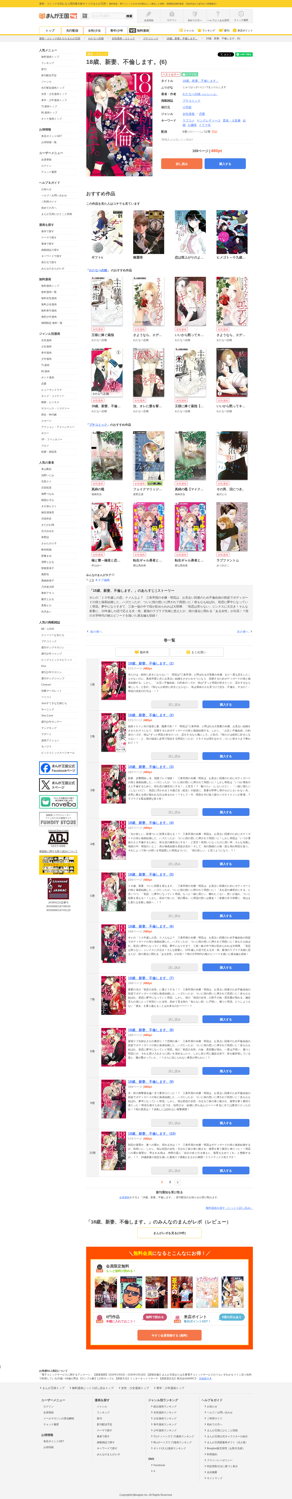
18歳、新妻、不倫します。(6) (151, 926)
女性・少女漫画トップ (54, 93)
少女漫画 (46, 346)
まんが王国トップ (53, 1388)
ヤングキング (49, 728)
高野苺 (45, 574)
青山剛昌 (46, 469)
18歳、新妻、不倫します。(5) (151, 874)
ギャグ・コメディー (52, 396)
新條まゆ (46, 555)
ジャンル (189, 30)
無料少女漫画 (49, 304)
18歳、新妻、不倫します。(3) (151, 767)
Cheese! (46, 684)
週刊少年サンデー (51, 721)
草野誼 (45, 537)
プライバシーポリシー (220, 1460)
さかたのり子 (49, 543)
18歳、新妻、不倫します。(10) (151, 1133)
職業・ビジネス (50, 402)
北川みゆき (47, 531)
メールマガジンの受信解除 (58, 1418)
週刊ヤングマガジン (52, 647)
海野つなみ (47, 493)
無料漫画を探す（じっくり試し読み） (229, 1208)
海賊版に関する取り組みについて (58, 851)
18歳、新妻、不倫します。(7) (151, 978)
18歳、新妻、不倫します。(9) (151, 1082)
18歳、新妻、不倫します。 (201, 80)
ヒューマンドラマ (51, 389)
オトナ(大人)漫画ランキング (169, 1448)
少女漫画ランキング (165, 1418)
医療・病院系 (49, 451)
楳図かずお (47, 500)
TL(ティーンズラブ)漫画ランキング (173, 1436)
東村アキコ (47, 593)
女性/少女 (94, 30)
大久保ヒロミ (49, 506)
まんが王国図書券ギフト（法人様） (227, 1442)
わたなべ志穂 (200, 94)
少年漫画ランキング (165, 1430)
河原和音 (46, 518)
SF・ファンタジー (51, 439)
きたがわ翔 (47, 524)
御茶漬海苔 (47, 512)
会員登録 (46, 159)
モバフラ (46, 746)
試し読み (182, 164)
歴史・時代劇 (49, 414)
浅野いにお (47, 475)
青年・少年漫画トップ (54, 100)
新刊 (226, 30)
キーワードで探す (51, 256)
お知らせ (46, 189)
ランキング (208, 30)
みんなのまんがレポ (52, 268)
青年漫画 (46, 352)
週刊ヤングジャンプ (52, 678)
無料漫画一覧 (49, 292)
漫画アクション (50, 740)
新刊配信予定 (49, 75)
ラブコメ (189, 120)
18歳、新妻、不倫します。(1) (151, 663)
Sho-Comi (47, 715)
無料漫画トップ (50, 56)
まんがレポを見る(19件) (169, 1233)
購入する (225, 164)
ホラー (45, 433)
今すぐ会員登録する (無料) (169, 1335)
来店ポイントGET (51, 136)
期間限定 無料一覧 (51, 323)
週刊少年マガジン (51, 672)
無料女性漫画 (49, 298)
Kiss (43, 666)
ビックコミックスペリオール (58, 752)
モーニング (47, 709)
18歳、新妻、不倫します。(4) (151, 823)
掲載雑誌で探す (50, 249)
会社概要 (212, 1472)
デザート (46, 734)
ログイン (46, 165)
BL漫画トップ (49, 112)
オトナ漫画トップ (51, 118)
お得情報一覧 (49, 142)
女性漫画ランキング (165, 1412)
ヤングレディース (209, 120)
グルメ (45, 445)
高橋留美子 (47, 580)
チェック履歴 (49, 171)
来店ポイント (245, 30)
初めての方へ (49, 207)
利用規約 (212, 1454)
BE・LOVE (47, 628)
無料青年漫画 (49, 310)
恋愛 (43, 383)
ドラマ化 (205, 125)
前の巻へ (96, 631)
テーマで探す (49, 237)
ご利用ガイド (49, 201)
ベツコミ (46, 697)
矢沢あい (46, 611)
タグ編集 (104, 580)
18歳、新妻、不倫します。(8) (151, 1030)
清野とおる (47, 562)
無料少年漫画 (49, 316)
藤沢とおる (47, 599)
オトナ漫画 (47, 377)
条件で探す (47, 231)
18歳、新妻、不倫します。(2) (151, 715)
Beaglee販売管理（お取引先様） (226, 1448)
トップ (50, 30)
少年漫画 (46, 358)
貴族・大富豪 (232, 120)
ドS (91, 580)
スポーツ (46, 420)
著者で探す (47, 243)
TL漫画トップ (49, 106)
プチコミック (49, 641)
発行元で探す (49, 262)
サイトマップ (214, 1478)
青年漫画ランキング (165, 1424)
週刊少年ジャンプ (51, 653)
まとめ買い (198, 652)
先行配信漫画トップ (52, 87)
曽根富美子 (47, 568)
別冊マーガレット (51, 690)
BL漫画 (45, 371)
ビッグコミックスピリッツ (56, 659)
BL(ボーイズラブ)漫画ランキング (172, 1442)
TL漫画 (45, 365)
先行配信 (72, 30)
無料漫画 (143, 30)
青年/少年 (116, 30)
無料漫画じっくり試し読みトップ (93, 1388)
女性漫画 (46, 340)
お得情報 (48, 1447)
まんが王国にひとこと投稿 (56, 214)
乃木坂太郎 (47, 586)
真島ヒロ (46, 605)
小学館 (187, 107)
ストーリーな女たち (52, 635)
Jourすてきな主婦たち (54, 703)
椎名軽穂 (46, 549)
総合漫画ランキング (165, 1406)
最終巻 (144, 652)
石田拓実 (46, 487)
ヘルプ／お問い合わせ (54, 195)
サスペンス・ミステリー (55, 408)
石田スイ (46, 481)
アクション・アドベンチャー (58, 427)
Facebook (159, 1465)
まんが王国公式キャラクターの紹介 (227, 1436)
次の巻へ (243, 631)
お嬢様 (192, 125)
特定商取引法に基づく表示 (222, 1466)
